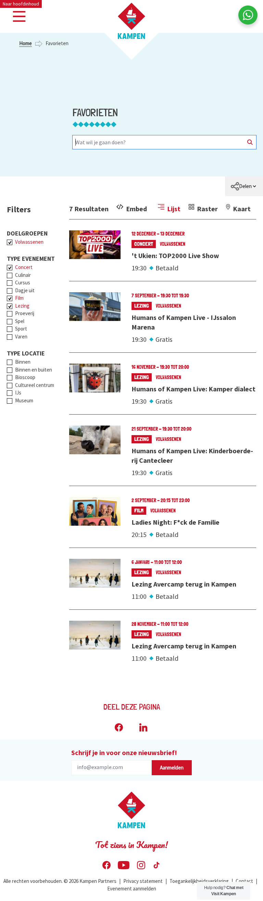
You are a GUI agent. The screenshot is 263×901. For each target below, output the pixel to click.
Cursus (22, 282)
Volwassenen (29, 242)
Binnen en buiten (33, 369)
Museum (24, 400)
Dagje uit (25, 290)
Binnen (22, 362)
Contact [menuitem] (244, 881)
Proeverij (24, 313)
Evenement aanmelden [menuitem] (131, 888)
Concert (24, 267)
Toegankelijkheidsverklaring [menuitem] (199, 881)
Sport (21, 328)
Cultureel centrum (34, 385)
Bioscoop (25, 377)
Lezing (22, 305)
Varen (21, 336)
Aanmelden (172, 767)
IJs (18, 392)
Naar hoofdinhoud (21, 4)
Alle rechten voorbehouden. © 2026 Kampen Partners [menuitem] (59, 881)
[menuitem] (244, 186)
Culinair (23, 275)
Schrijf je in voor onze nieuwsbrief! (124, 752)
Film (19, 298)
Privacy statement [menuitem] (143, 881)
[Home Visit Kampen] (131, 21)
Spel (19, 321)
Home (25, 43)
